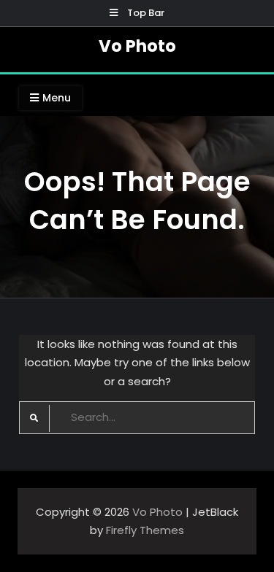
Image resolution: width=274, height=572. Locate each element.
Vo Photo (137, 46)
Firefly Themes (145, 530)
